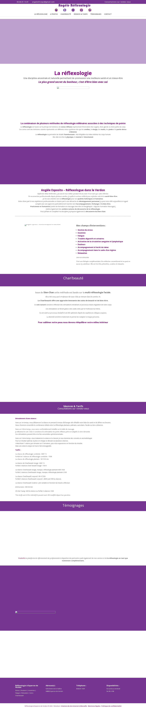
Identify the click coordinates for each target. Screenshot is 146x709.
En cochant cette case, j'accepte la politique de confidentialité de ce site (103, 620)
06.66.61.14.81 (80, 689)
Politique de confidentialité (111, 706)
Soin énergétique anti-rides (27, 383)
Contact (108, 14)
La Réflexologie (40, 14)
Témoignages (95, 14)
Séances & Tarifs (81, 14)
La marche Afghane (24, 334)
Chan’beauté (65, 14)
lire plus (20, 342)
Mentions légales (94, 706)
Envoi (126, 625)
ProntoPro (22, 558)
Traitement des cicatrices (26, 359)
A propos (54, 14)
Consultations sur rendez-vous (118, 2)
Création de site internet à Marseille (74, 706)
